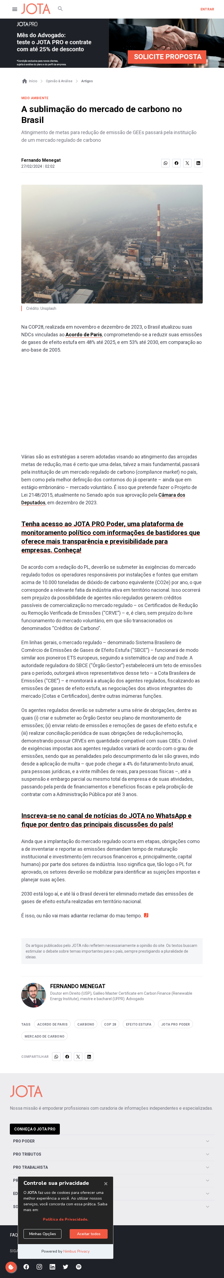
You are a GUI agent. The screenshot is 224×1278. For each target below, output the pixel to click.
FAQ (14, 1235)
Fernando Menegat (41, 160)
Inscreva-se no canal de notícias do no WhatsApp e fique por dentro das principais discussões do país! (106, 820)
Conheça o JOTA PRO (34, 1129)
